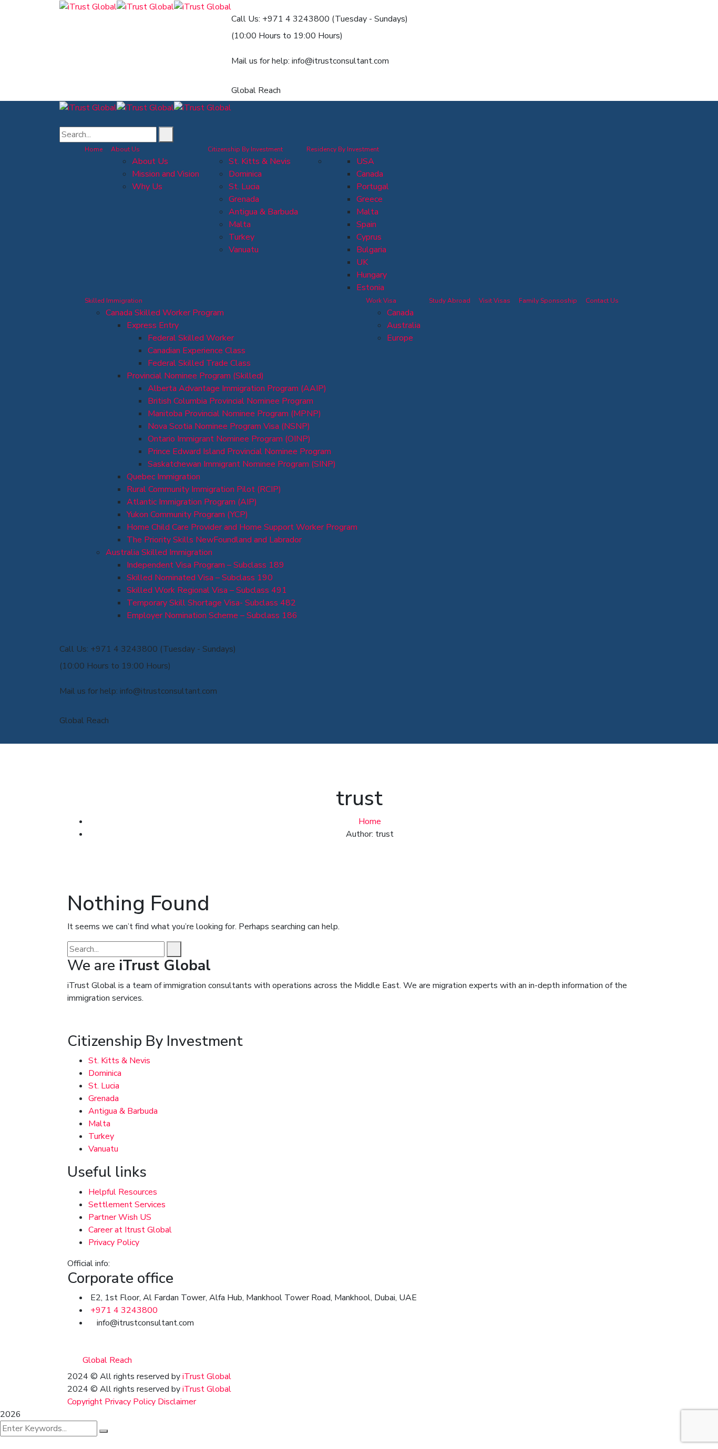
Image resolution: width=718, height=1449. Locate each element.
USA (365, 161)
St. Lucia (103, 1086)
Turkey (101, 1136)
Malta (367, 212)
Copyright (84, 1401)
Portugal (372, 186)
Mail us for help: (260, 61)
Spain (366, 224)
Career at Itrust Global (130, 1230)
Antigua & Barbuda (123, 1111)
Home (369, 821)
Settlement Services (127, 1204)
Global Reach (256, 90)
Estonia (370, 287)
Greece (369, 199)
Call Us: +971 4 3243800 (280, 19)
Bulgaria (371, 249)
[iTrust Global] (88, 6)
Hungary (371, 275)
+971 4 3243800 (124, 1310)
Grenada (103, 1098)
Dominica (104, 1073)
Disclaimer (177, 1401)
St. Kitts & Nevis (119, 1060)
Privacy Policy (113, 1242)
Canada (369, 174)
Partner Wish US (119, 1217)
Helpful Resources (122, 1192)
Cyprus (369, 237)
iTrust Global (206, 1376)
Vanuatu (103, 1149)
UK (362, 262)
